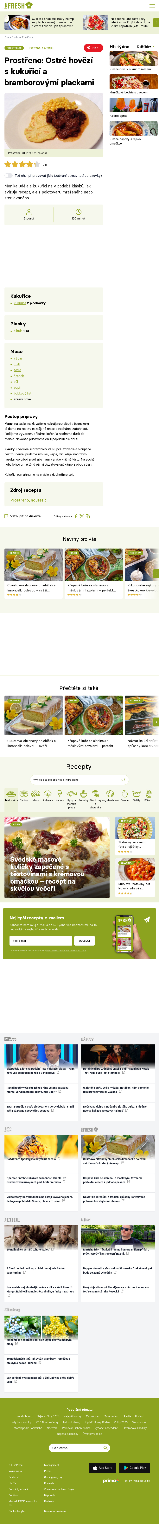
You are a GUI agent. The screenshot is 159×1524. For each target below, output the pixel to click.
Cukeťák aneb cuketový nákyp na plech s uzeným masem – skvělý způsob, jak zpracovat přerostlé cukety (53, 24)
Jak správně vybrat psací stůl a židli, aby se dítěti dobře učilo (40, 1379)
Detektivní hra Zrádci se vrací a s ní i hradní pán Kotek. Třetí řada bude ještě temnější (116, 1070)
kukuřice (20, 303)
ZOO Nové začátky (47, 1422)
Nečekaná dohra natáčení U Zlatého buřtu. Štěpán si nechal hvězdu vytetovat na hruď (115, 1108)
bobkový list (22, 393)
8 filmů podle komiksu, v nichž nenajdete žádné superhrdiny (36, 1270)
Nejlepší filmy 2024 (48, 1416)
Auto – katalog (71, 1422)
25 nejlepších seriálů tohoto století (28, 1249)
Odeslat (84, 940)
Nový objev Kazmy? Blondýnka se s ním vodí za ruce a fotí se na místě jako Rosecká (116, 1289)
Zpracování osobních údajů (59, 1489)
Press (47, 1471)
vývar (18, 358)
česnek (19, 376)
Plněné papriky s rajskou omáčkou (126, 141)
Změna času (112, 1416)
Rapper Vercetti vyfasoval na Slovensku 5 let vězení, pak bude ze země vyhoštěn (117, 1270)
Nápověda (49, 1495)
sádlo (17, 370)
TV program (93, 1416)
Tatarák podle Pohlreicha (27, 1428)
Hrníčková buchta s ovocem (128, 92)
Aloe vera (52, 1428)
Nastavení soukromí (55, 1511)
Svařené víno (139, 1422)
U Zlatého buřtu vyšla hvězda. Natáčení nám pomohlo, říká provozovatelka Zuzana (116, 1089)
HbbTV (12, 1483)
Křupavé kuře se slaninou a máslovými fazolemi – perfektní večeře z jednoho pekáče (91, 588)
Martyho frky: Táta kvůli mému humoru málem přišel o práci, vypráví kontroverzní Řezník (116, 1251)
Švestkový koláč (92, 1433)
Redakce (49, 1501)
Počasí (139, 1416)
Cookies (13, 1495)
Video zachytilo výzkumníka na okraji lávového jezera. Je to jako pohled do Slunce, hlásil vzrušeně (40, 1199)
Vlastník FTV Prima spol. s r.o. (23, 1503)
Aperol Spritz (118, 116)
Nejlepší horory (72, 1416)
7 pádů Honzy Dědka (97, 1422)
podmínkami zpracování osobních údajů (65, 950)
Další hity (144, 46)
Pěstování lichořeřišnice (76, 1428)
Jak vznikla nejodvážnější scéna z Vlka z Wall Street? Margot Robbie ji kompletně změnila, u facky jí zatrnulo (40, 1289)
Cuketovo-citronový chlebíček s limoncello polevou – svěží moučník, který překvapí (31, 588)
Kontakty (49, 1483)
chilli (17, 364)
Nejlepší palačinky (67, 1433)
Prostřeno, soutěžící (40, 48)
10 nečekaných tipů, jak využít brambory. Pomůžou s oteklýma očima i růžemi (38, 1360)
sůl (16, 382)
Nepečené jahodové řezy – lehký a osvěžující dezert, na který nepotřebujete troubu (130, 22)
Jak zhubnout (24, 1416)
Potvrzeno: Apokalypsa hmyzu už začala (31, 1159)
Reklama (13, 1477)
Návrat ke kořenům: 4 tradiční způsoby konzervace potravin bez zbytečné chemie (114, 1199)
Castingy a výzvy (53, 1477)
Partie (127, 1416)
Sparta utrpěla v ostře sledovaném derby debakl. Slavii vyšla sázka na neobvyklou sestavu (40, 1108)
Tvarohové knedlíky (135, 1428)
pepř (17, 387)
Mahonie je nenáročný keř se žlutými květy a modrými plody (39, 1341)
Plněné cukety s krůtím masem (130, 69)
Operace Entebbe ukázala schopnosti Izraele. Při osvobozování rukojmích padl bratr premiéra (36, 1180)
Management (51, 1465)
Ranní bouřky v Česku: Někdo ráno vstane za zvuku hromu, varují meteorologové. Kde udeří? (37, 1089)
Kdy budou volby (22, 1422)
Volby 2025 (121, 1422)
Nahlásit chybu (17, 1511)
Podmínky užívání (18, 1489)
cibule (18, 331)
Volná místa (15, 1471)
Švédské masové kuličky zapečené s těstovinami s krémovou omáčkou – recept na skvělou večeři (47, 874)
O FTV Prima (15, 1465)
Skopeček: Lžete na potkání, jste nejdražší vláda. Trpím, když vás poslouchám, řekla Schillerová (41, 1070)
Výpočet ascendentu (107, 1428)
